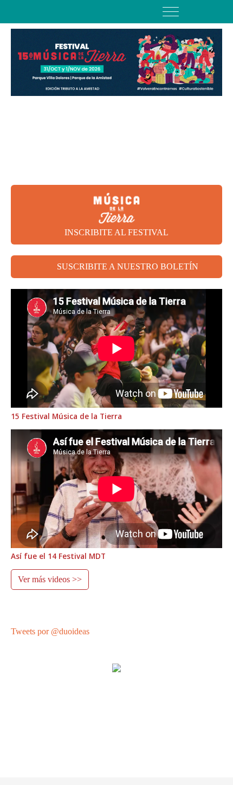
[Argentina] (216, 11)
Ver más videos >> (50, 579)
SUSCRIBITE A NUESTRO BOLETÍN (127, 266)
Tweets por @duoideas (50, 631)
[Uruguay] (201, 11)
